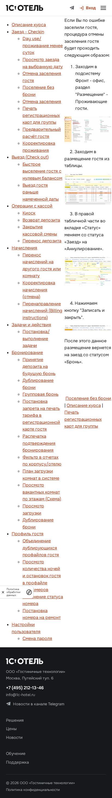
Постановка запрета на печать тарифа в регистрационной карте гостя (41, 415)
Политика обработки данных (13, 592)
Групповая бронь (40, 394)
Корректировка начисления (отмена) (39, 290)
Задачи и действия (31, 325)
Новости (14, 737)
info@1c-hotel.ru (20, 694)
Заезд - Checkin (28, 32)
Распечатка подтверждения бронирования (39, 443)
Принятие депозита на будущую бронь (39, 366)
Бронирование (27, 352)
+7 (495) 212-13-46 (25, 688)
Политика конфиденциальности (33, 789)
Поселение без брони (88, 398)
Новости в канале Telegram (38, 704)
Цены (11, 729)
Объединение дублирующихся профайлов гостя (41, 548)
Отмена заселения (42, 101)
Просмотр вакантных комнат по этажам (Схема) (42, 492)
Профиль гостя (27, 534)
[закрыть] (3, 592)
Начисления (24, 248)
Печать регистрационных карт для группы (41, 115)
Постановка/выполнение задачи (36, 338)
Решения (15, 720)
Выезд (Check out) (30, 157)
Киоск (29, 213)
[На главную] (24, 8)
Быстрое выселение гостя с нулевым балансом (42, 171)
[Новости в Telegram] (71, 8)
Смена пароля (37, 638)
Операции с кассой (32, 206)
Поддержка (17, 762)
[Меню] (103, 8)
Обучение (16, 753)
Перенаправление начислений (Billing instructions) (42, 311)
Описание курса (29, 25)
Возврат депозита (41, 220)
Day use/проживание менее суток (43, 45)
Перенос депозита (42, 241)
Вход (91, 8)
